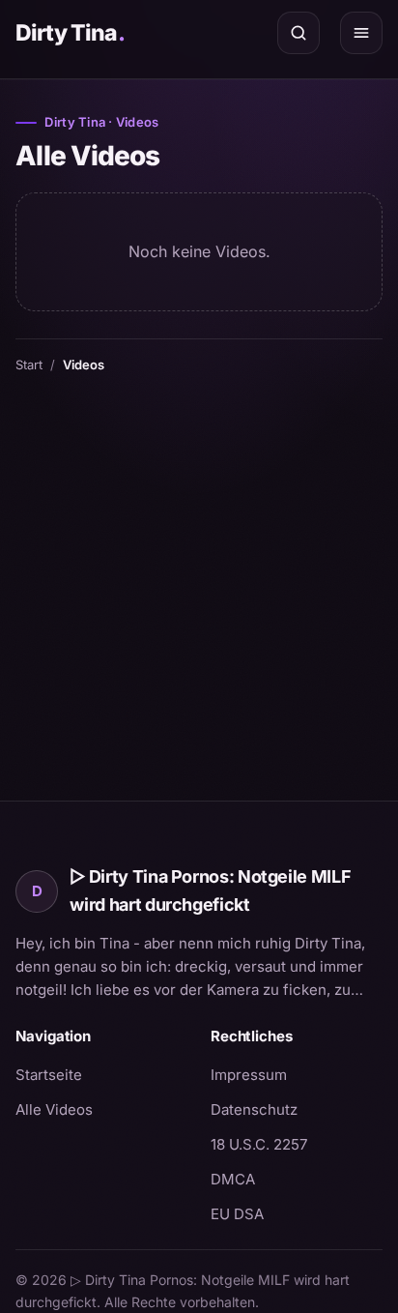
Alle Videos (54, 1109)
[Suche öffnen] (298, 33)
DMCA (233, 1179)
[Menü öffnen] (361, 33)
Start (29, 364)
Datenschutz (254, 1109)
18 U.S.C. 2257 (259, 1144)
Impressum (249, 1074)
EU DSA (237, 1214)
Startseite (48, 1074)
